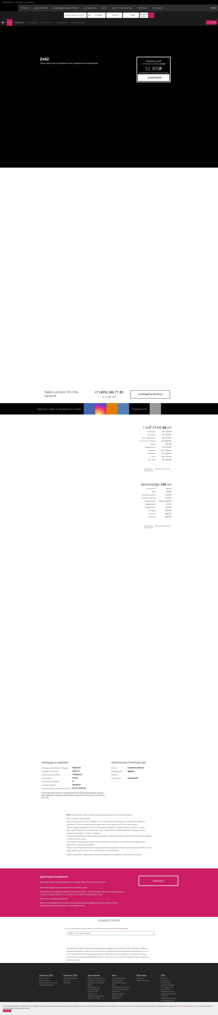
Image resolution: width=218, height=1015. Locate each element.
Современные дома (46, 985)
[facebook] (89, 408)
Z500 (163, 975)
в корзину (155, 77)
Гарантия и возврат (167, 985)
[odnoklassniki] (112, 408)
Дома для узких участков (48, 983)
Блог (104, 8)
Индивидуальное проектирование (94, 988)
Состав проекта (61, 22)
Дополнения (41, 8)
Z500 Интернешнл (142, 980)
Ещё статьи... (116, 998)
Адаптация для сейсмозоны (93, 992)
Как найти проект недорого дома (118, 995)
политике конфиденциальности (187, 1006)
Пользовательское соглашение (167, 1001)
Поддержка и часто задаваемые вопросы (168, 992)
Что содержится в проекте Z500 (167, 988)
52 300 (212, 22)
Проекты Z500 (46, 975)
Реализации (32, 22)
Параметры (19, 22)
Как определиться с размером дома (119, 979)
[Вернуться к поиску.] (3, 22)
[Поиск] (151, 15)
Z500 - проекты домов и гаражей (9, 8)
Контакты (157, 8)
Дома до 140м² (44, 978)
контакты (31, 2)
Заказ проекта (166, 983)
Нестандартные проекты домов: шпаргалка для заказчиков (121, 989)
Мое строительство (122, 8)
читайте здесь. (123, 928)
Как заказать (90, 8)
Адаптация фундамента (96, 996)
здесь (28, 1008)
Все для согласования (95, 978)
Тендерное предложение (96, 980)
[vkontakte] (123, 408)
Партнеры (142, 8)
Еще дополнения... (94, 998)
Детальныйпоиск (143, 15)
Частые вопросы (78, 22)
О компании (165, 980)
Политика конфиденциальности (168, 997)
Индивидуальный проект (66, 8)
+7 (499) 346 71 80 (20, 2)
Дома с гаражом (45, 980)
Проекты (25, 8)
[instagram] (100, 408)
